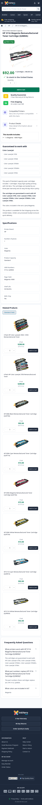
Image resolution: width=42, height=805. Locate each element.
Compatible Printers (17, 111)
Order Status (6, 767)
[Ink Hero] (10, 3)
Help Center (27, 742)
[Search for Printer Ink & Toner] (38, 9)
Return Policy (27, 745)
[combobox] (21, 9)
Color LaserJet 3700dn (11, 164)
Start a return (27, 748)
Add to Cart (28, 90)
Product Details (15, 123)
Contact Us (26, 752)
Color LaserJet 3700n (11, 173)
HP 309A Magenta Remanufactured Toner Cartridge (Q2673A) (18, 494)
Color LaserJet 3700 (10, 154)
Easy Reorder (6, 764)
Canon (12, 15)
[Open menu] (2, 3)
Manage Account (7, 761)
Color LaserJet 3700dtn (11, 168)
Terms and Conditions (27, 799)
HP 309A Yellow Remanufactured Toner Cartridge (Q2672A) (20, 533)
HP (32, 15)
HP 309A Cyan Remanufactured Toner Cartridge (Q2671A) (20, 454)
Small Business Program (10, 745)
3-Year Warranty (21, 719)
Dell (19, 15)
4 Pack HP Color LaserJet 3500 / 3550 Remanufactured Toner (16, 336)
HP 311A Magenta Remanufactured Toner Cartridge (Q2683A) (21, 26)
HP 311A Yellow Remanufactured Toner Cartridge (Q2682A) (20, 612)
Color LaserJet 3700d (11, 159)
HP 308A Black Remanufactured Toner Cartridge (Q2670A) (20, 415)
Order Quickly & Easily (21, 729)
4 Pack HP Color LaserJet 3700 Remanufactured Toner (20, 375)
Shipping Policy (7, 752)
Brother (4, 15)
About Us (5, 742)
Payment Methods (8, 748)
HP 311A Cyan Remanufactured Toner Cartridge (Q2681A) (20, 573)
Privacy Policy (15, 799)
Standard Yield (9, 312)
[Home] (2, 26)
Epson (26, 15)
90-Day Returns (21, 724)
